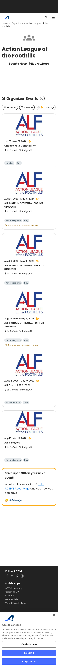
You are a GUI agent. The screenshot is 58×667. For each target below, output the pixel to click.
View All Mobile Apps (15, 603)
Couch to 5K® (12, 591)
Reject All (29, 653)
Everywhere (40, 64)
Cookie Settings (29, 644)
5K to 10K (9, 595)
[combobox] (10, 107)
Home (5, 23)
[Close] (54, 615)
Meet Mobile (11, 599)
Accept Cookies (29, 661)
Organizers (17, 23)
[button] (27, 107)
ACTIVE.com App (13, 588)
